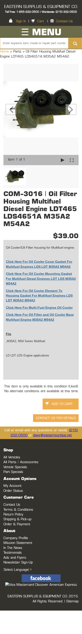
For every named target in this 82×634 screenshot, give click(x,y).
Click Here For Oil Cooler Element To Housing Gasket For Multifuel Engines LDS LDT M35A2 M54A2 (39, 295)
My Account (12, 485)
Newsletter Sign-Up (18, 562)
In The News (12, 548)
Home (5, 51)
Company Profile (15, 538)
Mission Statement (17, 543)
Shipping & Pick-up (17, 519)
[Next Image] (70, 109)
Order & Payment (16, 524)
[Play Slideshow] (62, 160)
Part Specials (13, 472)
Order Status (13, 491)
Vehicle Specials (15, 467)
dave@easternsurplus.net (52, 435)
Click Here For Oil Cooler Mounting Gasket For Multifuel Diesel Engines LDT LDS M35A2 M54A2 (41, 278)
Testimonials (12, 552)
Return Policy (13, 514)
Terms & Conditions (18, 509)
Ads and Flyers (14, 557)
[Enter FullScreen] (71, 160)
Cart (40, 21)
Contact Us (64, 21)
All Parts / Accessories (20, 462)
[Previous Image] (11, 109)
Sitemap (72, 601)
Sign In (21, 21)
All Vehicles (11, 457)
